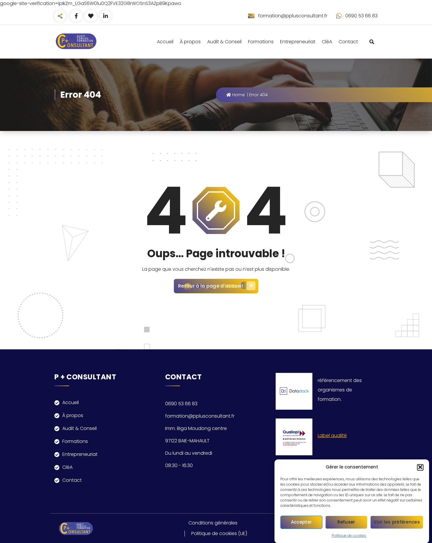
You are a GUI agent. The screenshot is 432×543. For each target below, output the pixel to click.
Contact (348, 41)
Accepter (301, 522)
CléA (327, 41)
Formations (261, 41)
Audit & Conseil (224, 41)
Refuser (346, 522)
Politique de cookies (348, 535)
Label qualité (332, 435)
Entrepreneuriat (297, 41)
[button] (420, 467)
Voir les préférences (397, 522)
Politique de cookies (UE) (219, 534)
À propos (190, 41)
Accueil (165, 41)
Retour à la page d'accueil (210, 286)
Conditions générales (212, 523)
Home (238, 95)
